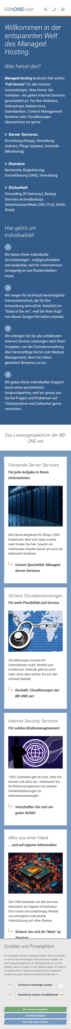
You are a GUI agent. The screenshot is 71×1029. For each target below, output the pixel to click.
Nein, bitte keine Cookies (35, 1022)
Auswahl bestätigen (35, 1015)
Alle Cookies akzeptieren (35, 1009)
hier (57, 974)
